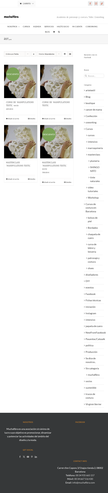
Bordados (93, 227)
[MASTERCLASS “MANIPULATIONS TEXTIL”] (20, 141)
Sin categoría (92, 368)
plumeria (94, 160)
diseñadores (92, 274)
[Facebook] (20, 457)
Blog (88, 96)
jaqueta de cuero (94, 326)
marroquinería (94, 148)
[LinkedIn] (36, 457)
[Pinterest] (32, 457)
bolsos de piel (92, 219)
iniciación (90, 306)
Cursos (89, 128)
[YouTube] (28, 457)
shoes (91, 268)
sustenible (91, 387)
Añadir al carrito (13, 119)
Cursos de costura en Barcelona (91, 208)
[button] (59, 31)
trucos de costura (90, 396)
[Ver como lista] (70, 54)
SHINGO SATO (94, 169)
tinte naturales (95, 179)
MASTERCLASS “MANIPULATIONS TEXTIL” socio (54, 165)
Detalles (32, 119)
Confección (91, 116)
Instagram (91, 313)
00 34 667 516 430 (83, 478)
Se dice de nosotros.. (91, 360)
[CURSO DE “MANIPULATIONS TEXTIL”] (56, 81)
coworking (91, 122)
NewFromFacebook (94, 332)
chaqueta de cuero (94, 236)
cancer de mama (94, 109)
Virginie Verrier (93, 404)
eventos (90, 287)
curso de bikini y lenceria (92, 248)
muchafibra (93, 374)
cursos (91, 135)
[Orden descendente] (33, 54)
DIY (88, 281)
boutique (90, 103)
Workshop (93, 197)
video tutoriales (93, 189)
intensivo (92, 141)
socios (89, 381)
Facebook (90, 293)
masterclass (94, 154)
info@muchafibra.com (83, 482)
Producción (91, 351)
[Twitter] (24, 457)
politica (89, 345)
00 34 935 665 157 (85, 475)
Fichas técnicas (93, 300)
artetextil (90, 90)
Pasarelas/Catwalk (94, 339)
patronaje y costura (93, 260)
